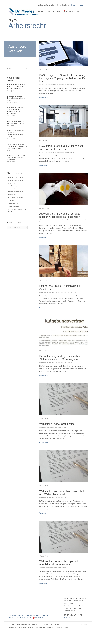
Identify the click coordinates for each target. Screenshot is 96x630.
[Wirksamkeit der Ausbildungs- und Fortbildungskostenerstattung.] (63, 537)
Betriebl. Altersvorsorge (15, 192)
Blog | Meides (77, 5)
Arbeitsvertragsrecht (60, 84)
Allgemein (42, 219)
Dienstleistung (63, 5)
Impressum (12, 627)
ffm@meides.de (69, 618)
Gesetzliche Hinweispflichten (44, 627)
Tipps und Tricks (79, 219)
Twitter (14, 610)
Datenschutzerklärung (26, 627)
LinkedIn (18, 610)
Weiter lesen (43, 98)
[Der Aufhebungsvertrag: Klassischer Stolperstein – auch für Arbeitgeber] (63, 331)
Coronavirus (70, 219)
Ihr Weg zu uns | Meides (51, 624)
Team (58, 11)
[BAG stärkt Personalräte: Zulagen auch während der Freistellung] (63, 121)
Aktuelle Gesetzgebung (15, 177)
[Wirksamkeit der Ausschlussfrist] (63, 399)
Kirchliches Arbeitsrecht (15, 197)
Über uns (50, 11)
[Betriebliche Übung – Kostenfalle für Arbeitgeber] (63, 261)
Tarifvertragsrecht (13, 203)
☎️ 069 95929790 (71, 11)
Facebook (10, 610)
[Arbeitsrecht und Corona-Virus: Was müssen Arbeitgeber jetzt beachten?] (63, 189)
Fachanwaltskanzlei (45, 5)
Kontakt (40, 11)
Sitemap (59, 627)
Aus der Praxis (70, 84)
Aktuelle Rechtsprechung (46, 84)
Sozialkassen (12, 200)
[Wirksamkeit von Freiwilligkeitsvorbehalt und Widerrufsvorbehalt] (63, 466)
